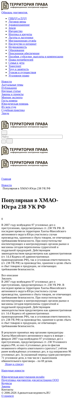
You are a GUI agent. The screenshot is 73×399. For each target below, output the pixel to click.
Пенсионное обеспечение (24, 53)
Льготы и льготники (21, 37)
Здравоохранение (19, 24)
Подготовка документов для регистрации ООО (30, 380)
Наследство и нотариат (22, 43)
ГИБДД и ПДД (18, 18)
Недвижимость (18, 46)
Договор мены (17, 21)
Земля (12, 27)
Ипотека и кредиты (20, 34)
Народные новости (12, 370)
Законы (5, 386)
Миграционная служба (22, 40)
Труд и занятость (19, 69)
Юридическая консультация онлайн (22, 376)
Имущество (16, 31)
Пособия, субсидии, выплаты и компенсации (36, 56)
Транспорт (15, 66)
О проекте (7, 395)
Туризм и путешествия (22, 72)
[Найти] (10, 141)
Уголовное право (19, 75)
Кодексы (6, 383)
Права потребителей (21, 59)
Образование (16, 50)
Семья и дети (16, 62)
